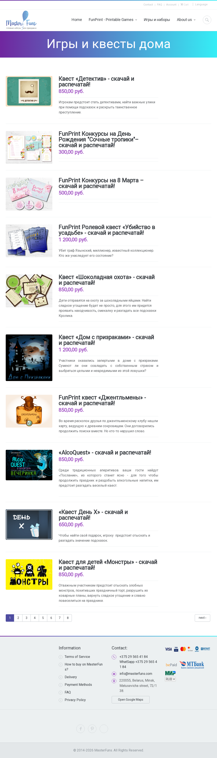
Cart (186, 4)
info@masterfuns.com (136, 674)
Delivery (71, 677)
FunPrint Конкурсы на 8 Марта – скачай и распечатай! (101, 183)
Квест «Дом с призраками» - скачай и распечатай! (106, 340)
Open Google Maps (130, 699)
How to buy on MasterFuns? (84, 666)
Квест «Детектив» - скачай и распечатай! (96, 81)
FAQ (159, 4)
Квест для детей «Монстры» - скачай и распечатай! (108, 565)
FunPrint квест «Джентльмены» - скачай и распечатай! (102, 400)
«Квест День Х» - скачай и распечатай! (93, 515)
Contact (148, 4)
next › (202, 617)
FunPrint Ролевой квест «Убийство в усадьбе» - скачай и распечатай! (107, 230)
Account (171, 4)
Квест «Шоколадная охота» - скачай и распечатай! (107, 280)
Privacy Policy (75, 700)
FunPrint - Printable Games (111, 19)
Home (77, 19)
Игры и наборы (157, 19)
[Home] (21, 20)
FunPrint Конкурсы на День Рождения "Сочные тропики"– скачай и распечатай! (99, 139)
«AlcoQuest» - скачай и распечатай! (105, 452)
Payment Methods (78, 685)
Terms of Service (77, 657)
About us (184, 19)
